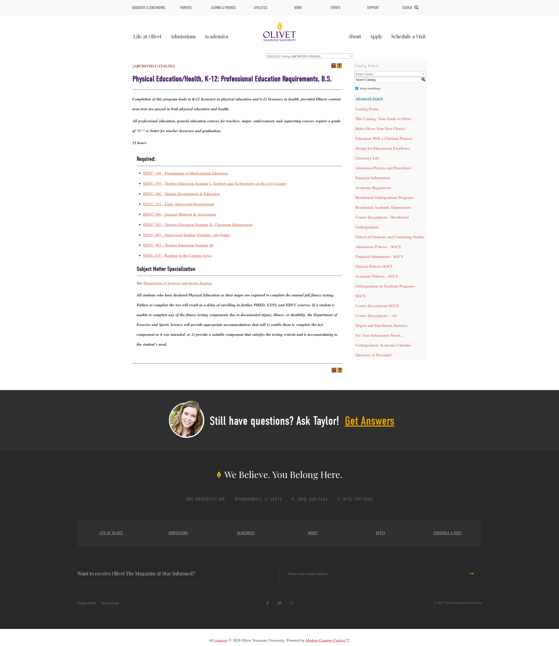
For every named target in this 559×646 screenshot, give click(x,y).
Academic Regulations (373, 187)
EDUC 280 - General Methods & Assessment (179, 214)
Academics (216, 36)
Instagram (291, 603)
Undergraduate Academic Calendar (383, 345)
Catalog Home (366, 108)
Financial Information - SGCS (379, 256)
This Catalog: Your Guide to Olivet (383, 118)
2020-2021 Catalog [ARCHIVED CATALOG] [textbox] (293, 56)
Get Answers (369, 421)
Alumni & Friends (223, 7)
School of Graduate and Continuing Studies (389, 236)
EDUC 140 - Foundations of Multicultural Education (185, 173)
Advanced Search (369, 98)
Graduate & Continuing (148, 7)
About (354, 36)
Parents (186, 7)
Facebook (267, 603)
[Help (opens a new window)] (339, 65)
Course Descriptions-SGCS (377, 305)
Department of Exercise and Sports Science (177, 282)
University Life (367, 158)
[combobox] (309, 56)
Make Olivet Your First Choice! (380, 128)
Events (335, 7)
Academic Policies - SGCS (376, 276)
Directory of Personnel (373, 354)
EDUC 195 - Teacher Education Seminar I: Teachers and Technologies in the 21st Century (215, 183)
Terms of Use (110, 602)
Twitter (279, 603)
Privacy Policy (86, 602)
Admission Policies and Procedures (383, 167)
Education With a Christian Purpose (383, 138)
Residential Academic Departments (383, 207)
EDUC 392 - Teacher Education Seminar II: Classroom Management (198, 224)
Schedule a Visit (408, 36)
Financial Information (372, 177)
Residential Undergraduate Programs (384, 197)
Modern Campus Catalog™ (327, 640)
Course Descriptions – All (376, 315)
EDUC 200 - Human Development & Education (181, 193)
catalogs (221, 640)
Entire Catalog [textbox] (364, 74)
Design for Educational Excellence (382, 148)
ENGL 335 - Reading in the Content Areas (177, 255)
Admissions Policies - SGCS (378, 246)
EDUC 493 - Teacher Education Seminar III (178, 245)
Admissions (183, 36)
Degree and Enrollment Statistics (381, 325)
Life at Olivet (147, 36)
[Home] (279, 30)
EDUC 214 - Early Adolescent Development (178, 204)
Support (373, 7)
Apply (376, 36)
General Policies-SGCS (374, 266)
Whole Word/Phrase (370, 88)
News (298, 7)
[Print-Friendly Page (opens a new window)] (333, 65)
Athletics (260, 7)
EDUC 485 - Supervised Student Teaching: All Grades (186, 234)
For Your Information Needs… (379, 335)
